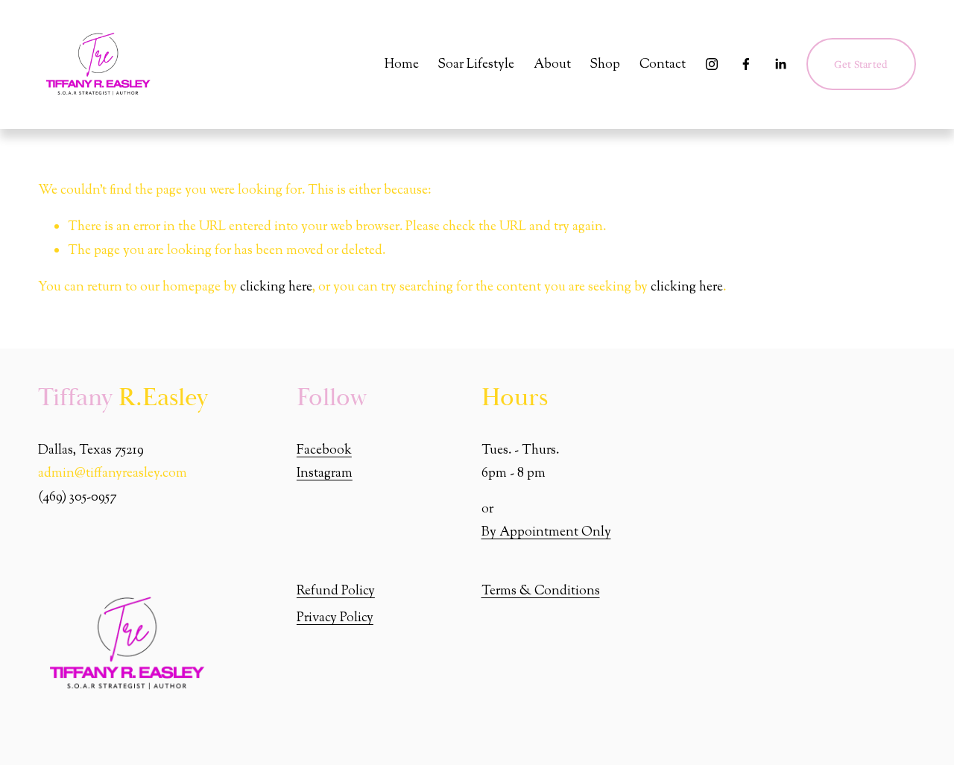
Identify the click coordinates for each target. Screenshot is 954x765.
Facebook (324, 450)
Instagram (325, 473)
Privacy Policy (335, 618)
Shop (605, 64)
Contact (662, 64)
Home (402, 64)
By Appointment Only (546, 532)
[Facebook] (746, 64)
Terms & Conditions (540, 591)
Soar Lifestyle (475, 64)
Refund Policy (336, 591)
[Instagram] (711, 64)
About (552, 64)
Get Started (861, 64)
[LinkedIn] (780, 64)
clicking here (276, 287)
